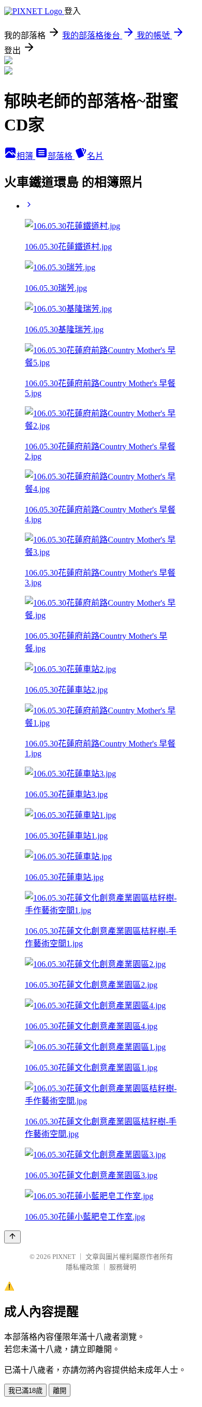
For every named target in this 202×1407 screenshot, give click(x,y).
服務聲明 (122, 1267)
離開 (59, 1391)
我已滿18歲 (25, 1391)
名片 (95, 156)
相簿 (26, 156)
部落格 (61, 156)
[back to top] (12, 1236)
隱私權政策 (82, 1267)
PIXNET (64, 1257)
